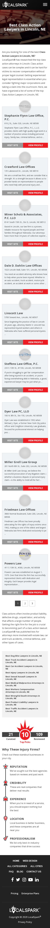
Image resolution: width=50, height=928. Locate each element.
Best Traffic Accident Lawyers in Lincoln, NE (22, 709)
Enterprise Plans (30, 893)
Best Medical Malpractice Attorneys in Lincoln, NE (25, 684)
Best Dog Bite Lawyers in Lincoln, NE (24, 655)
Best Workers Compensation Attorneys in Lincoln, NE (20, 690)
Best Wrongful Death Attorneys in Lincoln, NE (23, 697)
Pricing (14, 893)
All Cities (36, 866)
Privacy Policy (25, 922)
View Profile (35, 145)
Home (16, 861)
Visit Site (12, 145)
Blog (20, 871)
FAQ (11, 871)
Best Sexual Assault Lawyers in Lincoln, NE (21, 677)
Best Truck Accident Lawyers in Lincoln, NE (21, 661)
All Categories (17, 866)
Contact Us (34, 871)
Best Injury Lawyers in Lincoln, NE (22, 672)
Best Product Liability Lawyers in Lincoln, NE (22, 703)
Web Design (30, 861)
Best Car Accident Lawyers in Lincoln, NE (24, 667)
